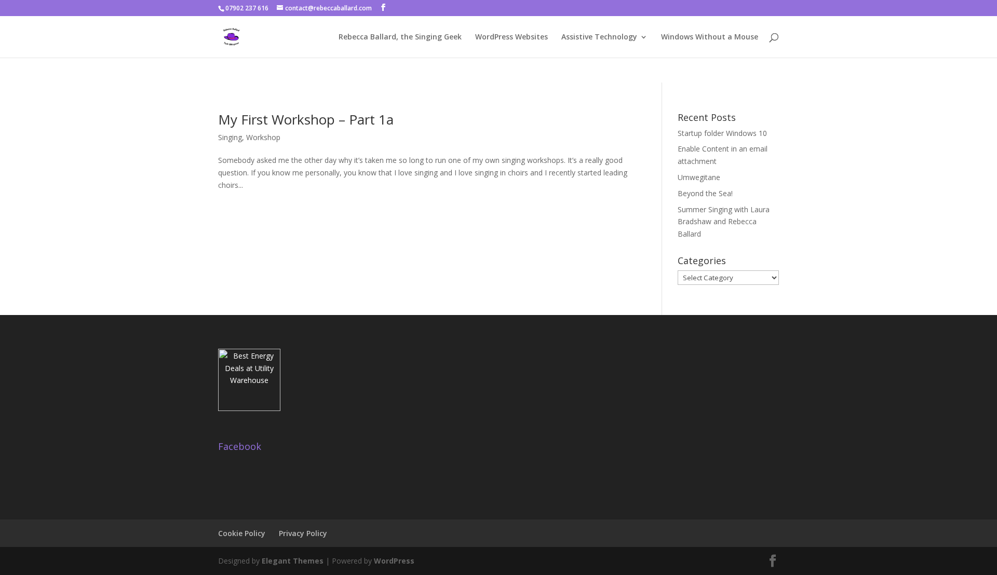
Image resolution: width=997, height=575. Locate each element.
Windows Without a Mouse (709, 37)
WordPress (394, 561)
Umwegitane (699, 177)
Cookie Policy (241, 533)
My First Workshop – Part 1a (306, 119)
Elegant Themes (293, 561)
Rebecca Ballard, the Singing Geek (400, 37)
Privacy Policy (303, 533)
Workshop (263, 137)
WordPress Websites (511, 37)
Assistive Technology (599, 37)
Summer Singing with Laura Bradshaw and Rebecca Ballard (724, 221)
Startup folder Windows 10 (722, 133)
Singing (230, 137)
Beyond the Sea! (705, 193)
